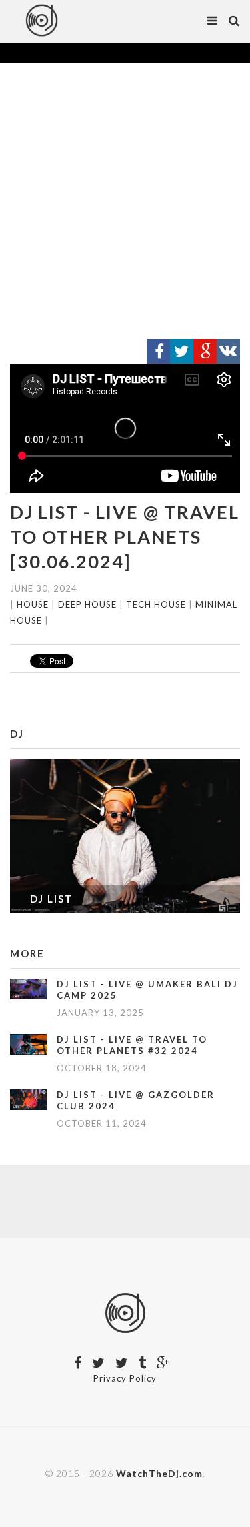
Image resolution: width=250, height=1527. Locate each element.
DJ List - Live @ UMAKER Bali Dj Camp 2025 (147, 990)
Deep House (87, 604)
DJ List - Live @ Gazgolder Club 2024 (136, 1100)
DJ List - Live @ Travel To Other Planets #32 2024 (132, 1045)
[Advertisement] (125, 201)
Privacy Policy (125, 1378)
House (33, 604)
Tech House (156, 604)
